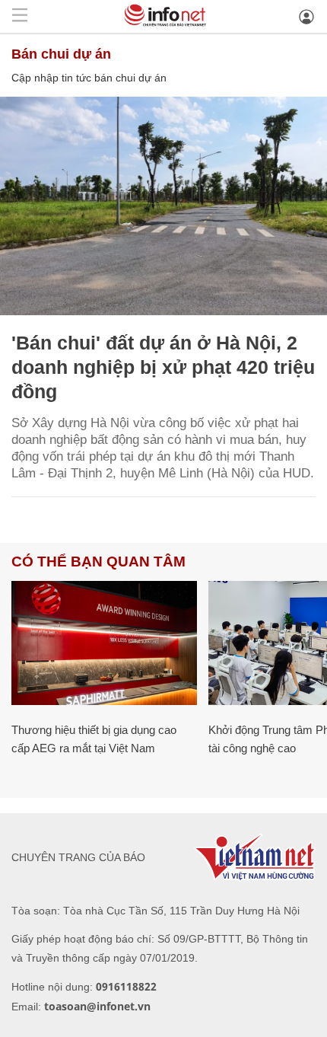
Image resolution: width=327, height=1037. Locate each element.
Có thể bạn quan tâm (98, 562)
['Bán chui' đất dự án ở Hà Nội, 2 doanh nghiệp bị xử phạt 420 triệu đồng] (163, 206)
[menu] (20, 16)
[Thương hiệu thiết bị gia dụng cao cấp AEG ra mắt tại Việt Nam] (104, 643)
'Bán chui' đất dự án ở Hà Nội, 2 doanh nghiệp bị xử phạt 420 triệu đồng (163, 367)
